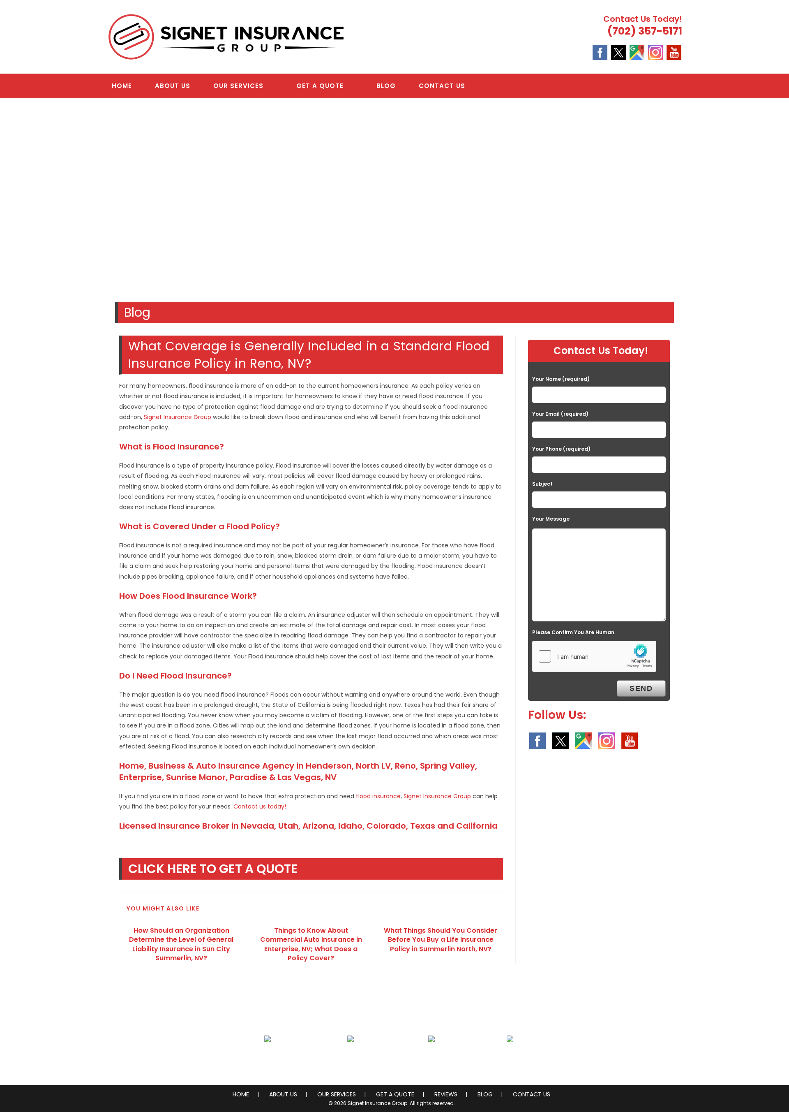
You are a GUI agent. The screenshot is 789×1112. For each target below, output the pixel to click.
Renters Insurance (510, 1058)
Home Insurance (267, 1058)
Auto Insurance (431, 1058)
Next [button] (779, 194)
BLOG (485, 1094)
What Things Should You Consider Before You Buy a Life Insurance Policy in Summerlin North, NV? (440, 940)
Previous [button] (10, 194)
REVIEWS (445, 1094)
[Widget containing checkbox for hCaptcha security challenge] (594, 656)
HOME (241, 1094)
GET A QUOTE (395, 1094)
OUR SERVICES (336, 1094)
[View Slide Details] (394, 196)
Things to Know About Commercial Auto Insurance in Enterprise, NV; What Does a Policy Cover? (311, 944)
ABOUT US (283, 1094)
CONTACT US (531, 1094)
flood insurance (378, 796)
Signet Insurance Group (177, 417)
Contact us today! (259, 806)
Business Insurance (350, 1058)
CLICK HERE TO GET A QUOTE (213, 869)
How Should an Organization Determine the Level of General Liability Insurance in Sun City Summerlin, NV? (181, 944)
